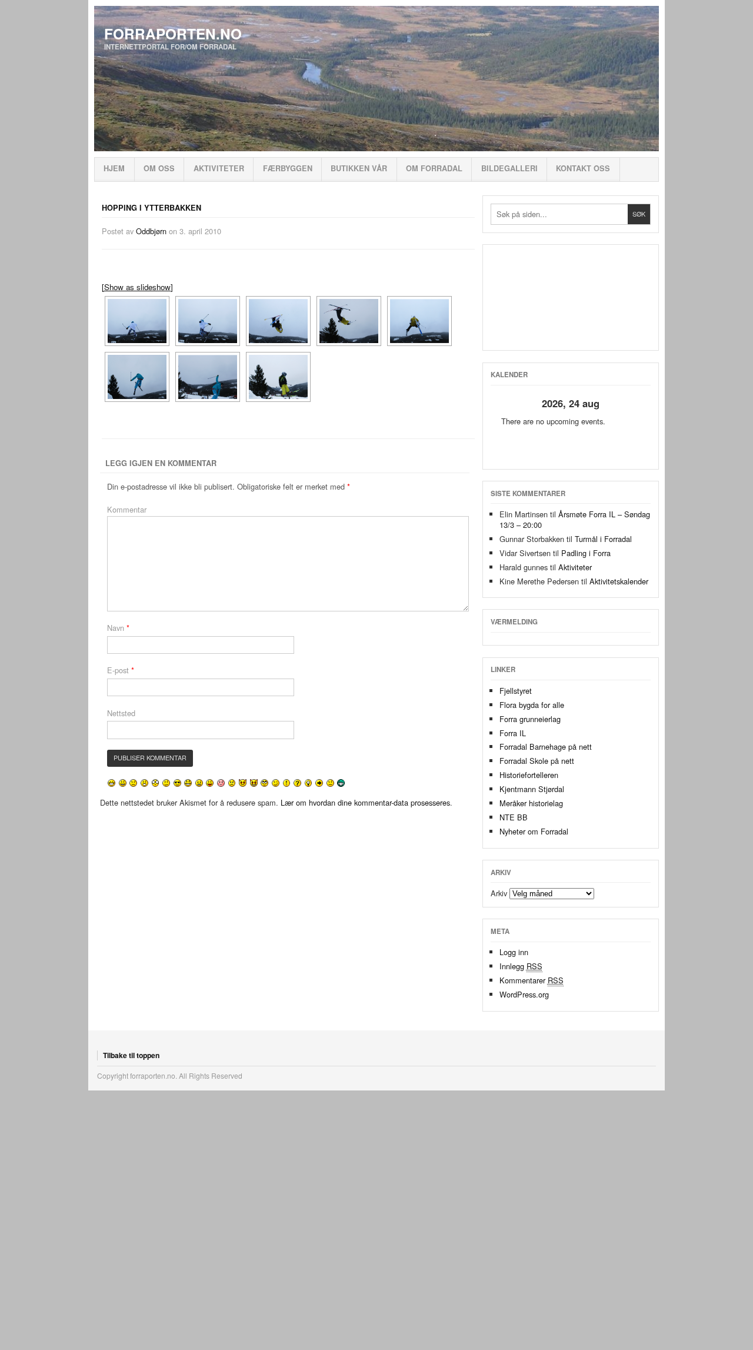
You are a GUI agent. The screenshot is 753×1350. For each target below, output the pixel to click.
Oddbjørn (151, 231)
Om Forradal (434, 168)
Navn (118, 627)
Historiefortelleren (528, 774)
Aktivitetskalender (618, 581)
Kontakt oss (583, 168)
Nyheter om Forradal (533, 831)
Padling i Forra (586, 552)
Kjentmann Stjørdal (531, 788)
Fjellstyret (515, 690)
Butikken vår (359, 168)
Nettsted (121, 713)
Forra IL (512, 733)
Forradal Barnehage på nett (545, 746)
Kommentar (126, 509)
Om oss (159, 168)
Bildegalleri (509, 168)
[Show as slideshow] (137, 286)
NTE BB (513, 817)
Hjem (114, 168)
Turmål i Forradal (603, 538)
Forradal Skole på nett (536, 760)
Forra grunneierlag (530, 718)
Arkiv (499, 893)
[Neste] (635, 403)
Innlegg (520, 966)
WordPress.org (524, 994)
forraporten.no (173, 34)
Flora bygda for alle (531, 704)
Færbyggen (287, 168)
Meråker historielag (531, 803)
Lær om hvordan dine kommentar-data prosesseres (365, 802)
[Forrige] (506, 403)
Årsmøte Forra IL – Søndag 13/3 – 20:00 (574, 519)
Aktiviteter (219, 168)
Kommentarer (531, 980)
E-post (120, 670)
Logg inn (513, 951)
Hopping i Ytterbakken (151, 207)
